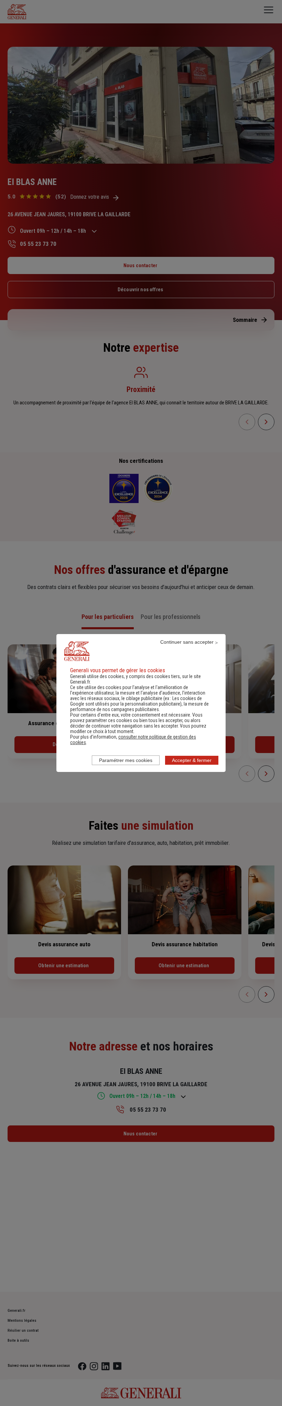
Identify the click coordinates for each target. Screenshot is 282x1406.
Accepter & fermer (191, 760)
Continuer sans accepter (187, 642)
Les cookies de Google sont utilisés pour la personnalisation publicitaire (136, 701)
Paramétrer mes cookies (125, 760)
